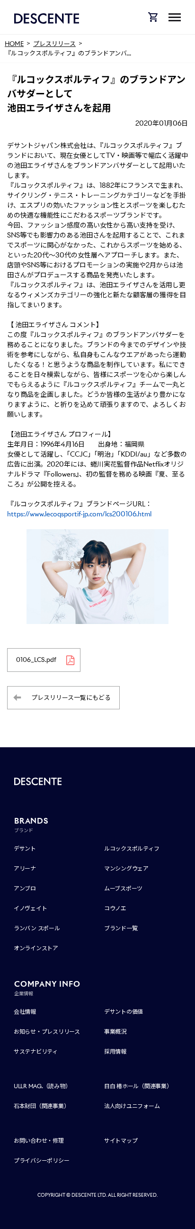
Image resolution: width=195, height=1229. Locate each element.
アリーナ (25, 868)
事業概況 (115, 1031)
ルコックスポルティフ (132, 848)
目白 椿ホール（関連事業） (138, 1086)
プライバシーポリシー (42, 1160)
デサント (25, 848)
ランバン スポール (37, 928)
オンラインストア (36, 948)
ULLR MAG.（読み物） (42, 1086)
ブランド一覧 (121, 928)
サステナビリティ (36, 1051)
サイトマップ (121, 1140)
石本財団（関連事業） (42, 1106)
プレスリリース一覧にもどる (71, 698)
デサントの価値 (123, 1011)
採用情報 (115, 1051)
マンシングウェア (126, 868)
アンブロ (25, 888)
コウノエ (115, 908)
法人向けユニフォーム (132, 1106)
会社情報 (25, 1011)
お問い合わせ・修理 (39, 1140)
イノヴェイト (30, 908)
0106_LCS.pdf (36, 660)
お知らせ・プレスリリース (47, 1031)
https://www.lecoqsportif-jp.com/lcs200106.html (79, 514)
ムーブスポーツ (123, 888)
